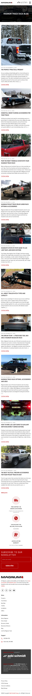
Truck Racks (4, 601)
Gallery (2, 611)
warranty (21, 545)
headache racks (12, 582)
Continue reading (5, 84)
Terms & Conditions (5, 686)
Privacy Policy (4, 681)
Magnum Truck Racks (8, 664)
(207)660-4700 (7, 638)
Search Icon (27, 3)
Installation (3, 608)
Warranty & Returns (5, 626)
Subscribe (10, 565)
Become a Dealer (5, 623)
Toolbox (3, 606)
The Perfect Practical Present (12, 70)
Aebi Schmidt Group (14, 693)
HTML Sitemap (4, 683)
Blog (2, 628)
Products (3, 598)
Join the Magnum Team (6, 631)
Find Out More (16, 528)
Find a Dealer (4, 621)
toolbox (3, 586)
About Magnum (4, 618)
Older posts (4, 493)
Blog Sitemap (4, 688)
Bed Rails (3, 603)
